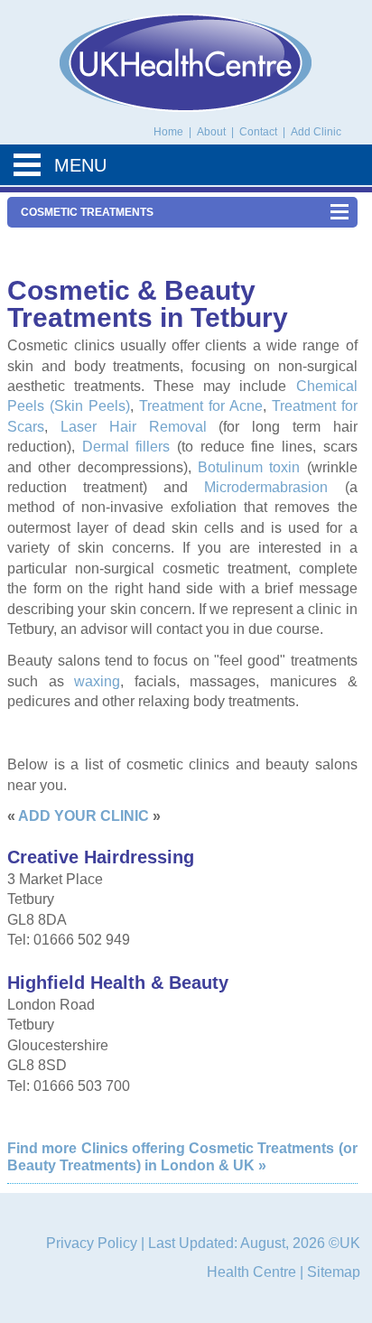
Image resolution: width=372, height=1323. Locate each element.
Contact (259, 132)
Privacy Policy (91, 1243)
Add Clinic (316, 132)
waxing (97, 681)
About (212, 132)
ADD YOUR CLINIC (83, 816)
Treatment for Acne (201, 406)
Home (168, 132)
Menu (80, 165)
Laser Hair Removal (133, 426)
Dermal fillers (126, 446)
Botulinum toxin (249, 467)
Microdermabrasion (266, 487)
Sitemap (333, 1272)
